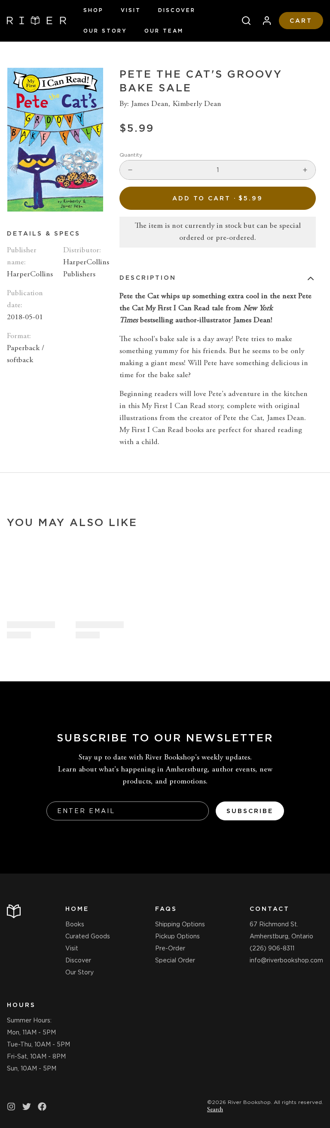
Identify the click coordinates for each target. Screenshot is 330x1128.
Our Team (163, 30)
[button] (217, 198)
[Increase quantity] (305, 169)
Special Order (175, 960)
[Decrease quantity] (130, 169)
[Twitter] (26, 1106)
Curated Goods (87, 936)
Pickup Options (177, 936)
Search (215, 1110)
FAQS (166, 908)
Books (74, 924)
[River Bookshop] (36, 20)
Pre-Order (170, 948)
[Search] (242, 20)
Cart (301, 20)
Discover (177, 10)
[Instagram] (11, 1106)
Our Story (105, 30)
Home (77, 908)
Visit (131, 10)
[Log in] (263, 20)
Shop (93, 10)
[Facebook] (42, 1106)
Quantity (130, 154)
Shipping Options (180, 924)
